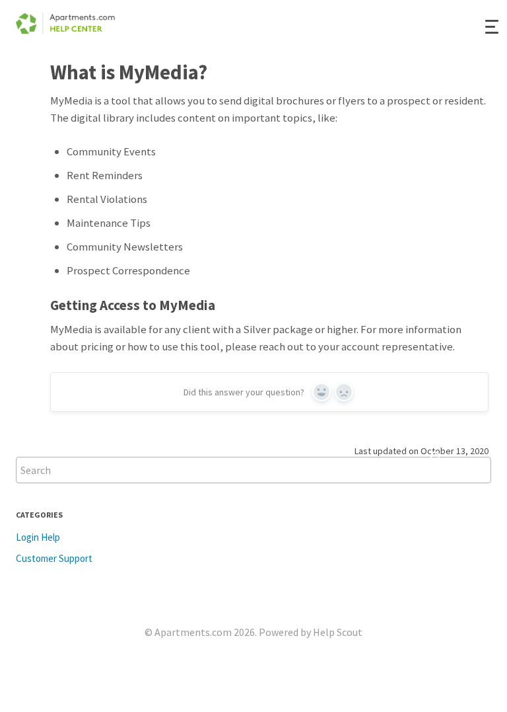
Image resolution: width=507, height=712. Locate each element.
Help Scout (337, 632)
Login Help (38, 537)
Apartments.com (193, 632)
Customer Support (54, 558)
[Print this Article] (499, 70)
